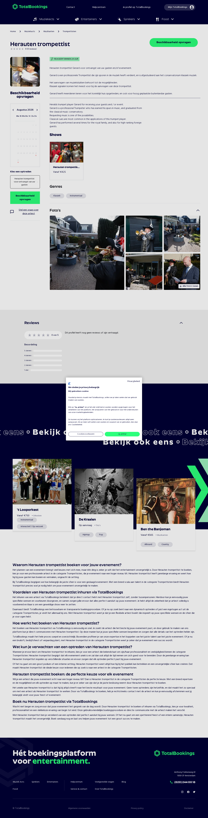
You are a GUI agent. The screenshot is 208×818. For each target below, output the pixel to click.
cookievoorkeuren (118, 419)
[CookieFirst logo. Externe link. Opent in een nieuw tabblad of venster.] (69, 383)
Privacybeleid (133, 381)
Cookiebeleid (77, 424)
